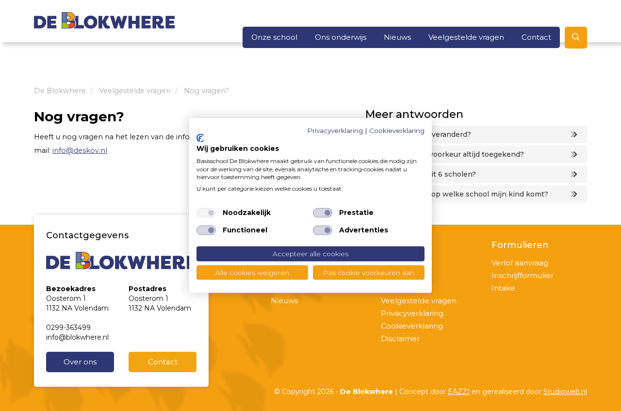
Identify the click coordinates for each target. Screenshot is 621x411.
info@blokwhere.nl (77, 337)
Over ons (80, 361)
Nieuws (397, 37)
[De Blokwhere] (104, 20)
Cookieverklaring (412, 325)
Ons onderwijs (340, 37)
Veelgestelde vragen (466, 37)
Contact (536, 37)
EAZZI (459, 391)
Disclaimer (400, 338)
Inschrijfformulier (522, 275)
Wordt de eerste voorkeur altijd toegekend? (447, 154)
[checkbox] (206, 213)
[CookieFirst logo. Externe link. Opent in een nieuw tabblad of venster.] (200, 138)
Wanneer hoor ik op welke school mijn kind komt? (459, 194)
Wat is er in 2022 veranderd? (420, 134)
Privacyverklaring (412, 313)
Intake (503, 288)
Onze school (274, 37)
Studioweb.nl (565, 391)
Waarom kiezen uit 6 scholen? (423, 174)
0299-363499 (68, 327)
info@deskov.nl (79, 150)
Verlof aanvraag (519, 262)
